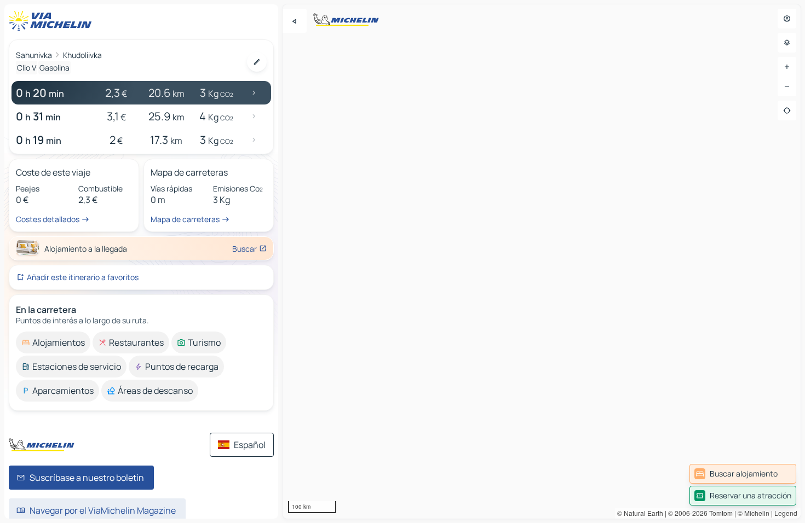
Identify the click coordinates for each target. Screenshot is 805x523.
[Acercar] (787, 67)
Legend (785, 513)
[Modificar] (257, 62)
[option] (53, 342)
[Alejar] (787, 86)
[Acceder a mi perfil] (787, 18)
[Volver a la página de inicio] (52, 21)
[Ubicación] (787, 110)
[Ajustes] (787, 43)
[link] (742, 474)
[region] (542, 261)
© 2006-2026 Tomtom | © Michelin (718, 513)
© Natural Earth (640, 513)
